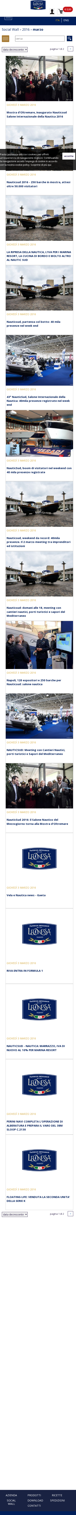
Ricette (57, 1495)
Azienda (11, 1495)
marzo (38, 29)
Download (35, 1500)
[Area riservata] (52, 11)
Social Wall (11, 1502)
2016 (26, 29)
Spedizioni (57, 1500)
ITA (58, 20)
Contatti (34, 1505)
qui (49, 164)
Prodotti (34, 1495)
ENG (66, 20)
